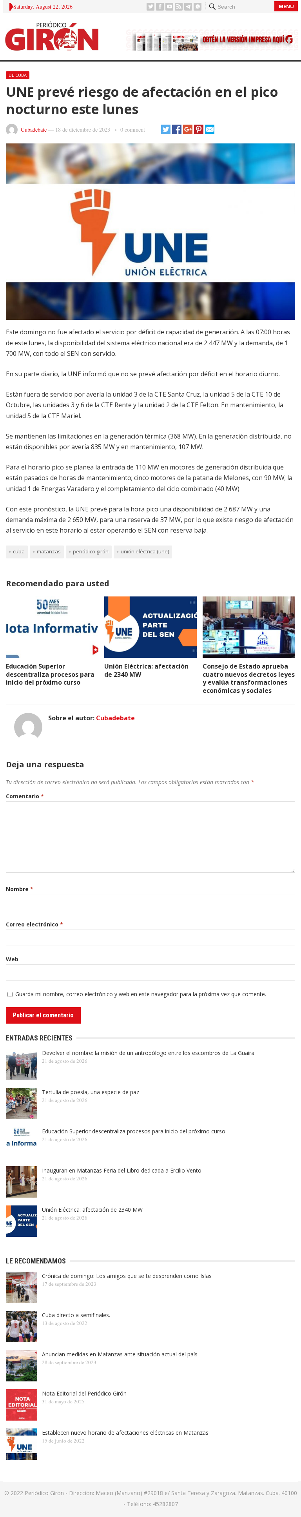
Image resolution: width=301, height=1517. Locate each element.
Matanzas (49, 551)
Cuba (19, 551)
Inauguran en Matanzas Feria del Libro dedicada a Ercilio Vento (121, 1170)
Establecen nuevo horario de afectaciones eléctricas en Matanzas (125, 1432)
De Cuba (18, 75)
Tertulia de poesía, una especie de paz (90, 1092)
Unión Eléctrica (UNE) (145, 551)
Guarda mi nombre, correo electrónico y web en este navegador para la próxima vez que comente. (140, 994)
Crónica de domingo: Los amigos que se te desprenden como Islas (127, 1276)
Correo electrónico (34, 924)
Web (12, 959)
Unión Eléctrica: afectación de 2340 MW (146, 670)
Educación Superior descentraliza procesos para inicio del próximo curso (50, 674)
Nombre (19, 889)
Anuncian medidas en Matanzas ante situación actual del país (120, 1354)
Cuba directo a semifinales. (76, 1315)
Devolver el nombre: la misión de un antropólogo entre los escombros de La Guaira (148, 1053)
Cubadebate (34, 129)
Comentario (25, 796)
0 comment (132, 129)
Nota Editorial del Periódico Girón (84, 1393)
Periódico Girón (91, 551)
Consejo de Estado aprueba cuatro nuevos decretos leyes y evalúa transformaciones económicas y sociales (249, 678)
